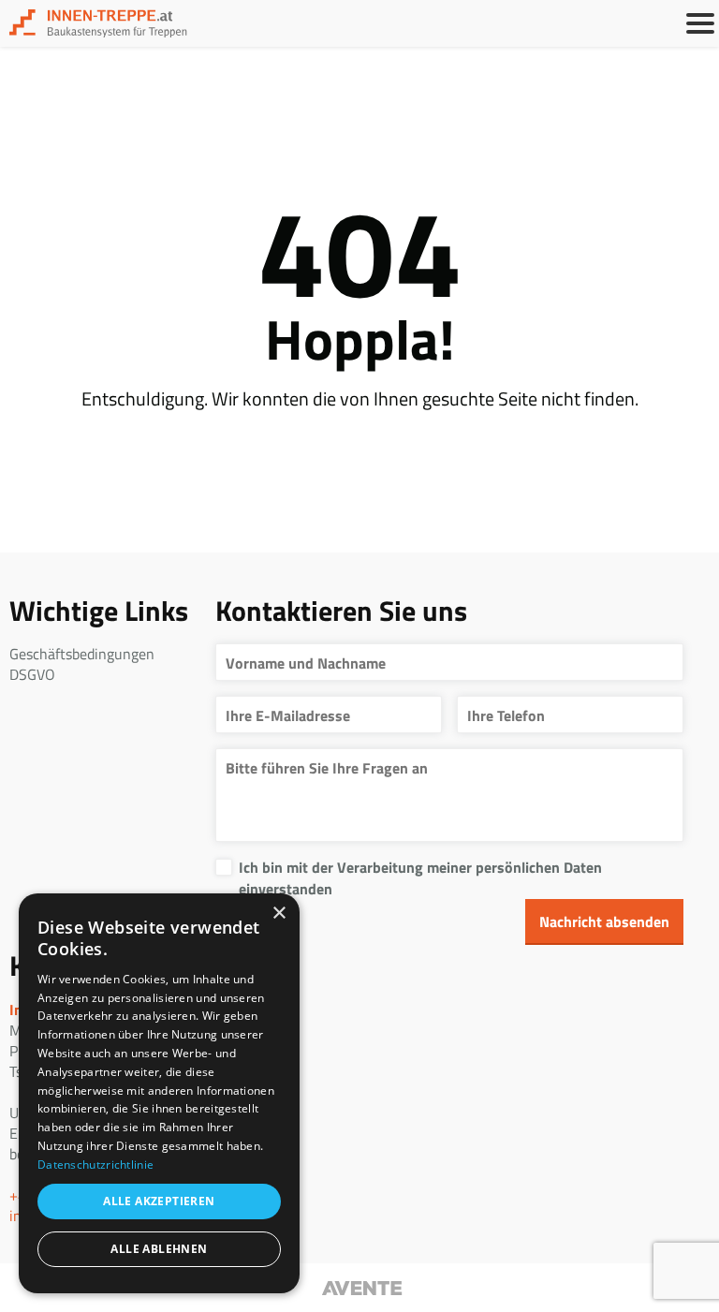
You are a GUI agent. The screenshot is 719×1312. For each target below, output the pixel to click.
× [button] (278, 914)
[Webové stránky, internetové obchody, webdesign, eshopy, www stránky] (359, 1287)
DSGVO (32, 674)
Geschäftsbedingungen (81, 653)
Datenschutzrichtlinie (95, 1164)
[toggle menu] (700, 23)
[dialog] (159, 1093)
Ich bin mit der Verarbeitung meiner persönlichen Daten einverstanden (420, 877)
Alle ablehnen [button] (158, 1249)
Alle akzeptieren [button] (158, 1201)
